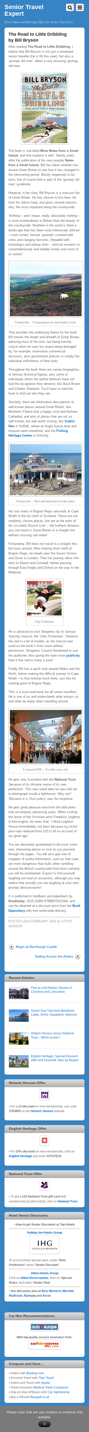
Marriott (67, 1290)
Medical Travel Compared (51, 1387)
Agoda (45, 1382)
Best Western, (52, 1290)
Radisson (15, 1295)
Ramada (30, 1295)
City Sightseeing (58, 1392)
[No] (82, 1418)
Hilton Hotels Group (44, 1273)
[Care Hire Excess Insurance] (44, 1345)
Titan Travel (46, 1377)
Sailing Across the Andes (54, 956)
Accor (46, 1295)
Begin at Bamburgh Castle (36, 947)
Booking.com (35, 1373)
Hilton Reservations (34, 1277)
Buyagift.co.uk (39, 1397)
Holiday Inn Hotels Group (44, 1232)
